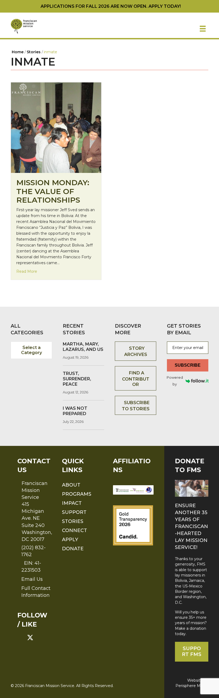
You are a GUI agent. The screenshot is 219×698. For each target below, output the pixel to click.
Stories (72, 521)
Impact (72, 503)
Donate (73, 549)
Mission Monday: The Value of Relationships (52, 191)
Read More (26, 271)
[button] (20, 637)
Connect (74, 530)
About (71, 485)
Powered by (175, 380)
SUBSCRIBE (188, 365)
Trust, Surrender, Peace (77, 379)
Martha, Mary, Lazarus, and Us (83, 347)
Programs (76, 494)
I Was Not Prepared (75, 411)
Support (74, 512)
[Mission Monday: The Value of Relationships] (56, 127)
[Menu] (202, 28)
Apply (70, 540)
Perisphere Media (191, 685)
